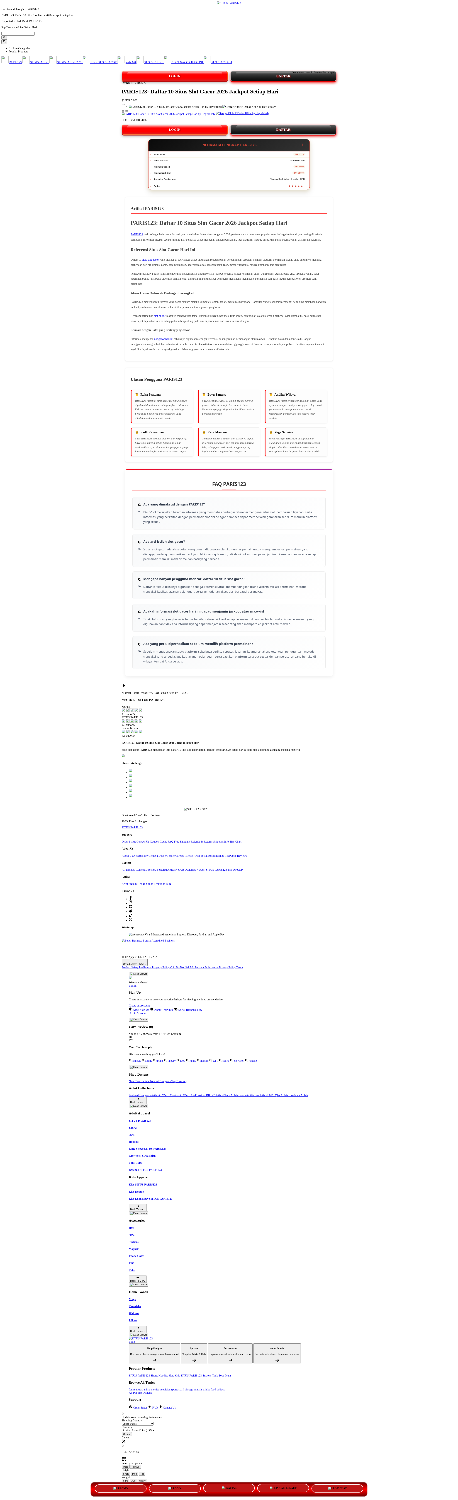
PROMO (123, 1488)
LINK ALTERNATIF (285, 1489)
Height (125, 1470)
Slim (125, 1480)
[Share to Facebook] (131, 776)
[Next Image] (123, 111)
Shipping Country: (132, 1420)
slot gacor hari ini (163, 338)
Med (134, 1473)
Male (125, 1466)
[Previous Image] (126, 111)
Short (126, 1473)
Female (135, 1466)
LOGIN (175, 76)
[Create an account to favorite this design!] (123, 104)
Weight (126, 1477)
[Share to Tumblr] (131, 797)
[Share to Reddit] (131, 791)
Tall (142, 1473)
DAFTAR (283, 76)
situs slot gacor (150, 259)
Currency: (127, 1427)
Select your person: (132, 1463)
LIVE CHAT (340, 1488)
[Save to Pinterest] (131, 786)
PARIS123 (137, 234)
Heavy (142, 1480)
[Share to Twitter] (131, 771)
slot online (160, 315)
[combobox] (18, 34)
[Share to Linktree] (131, 781)
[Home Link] (142, 1340)
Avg (133, 1480)
